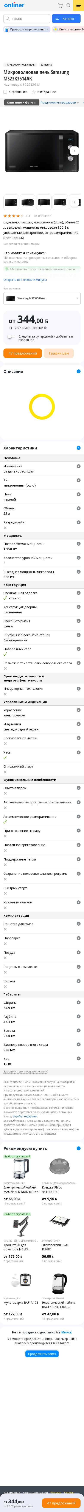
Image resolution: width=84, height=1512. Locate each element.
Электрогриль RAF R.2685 (55, 1247)
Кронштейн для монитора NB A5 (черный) (15, 1247)
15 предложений (53, 1318)
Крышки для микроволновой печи (59, 1183)
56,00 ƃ (48, 1256)
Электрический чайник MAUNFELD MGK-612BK (20, 1189)
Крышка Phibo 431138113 (52, 1189)
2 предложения (52, 1203)
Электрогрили (51, 1240)
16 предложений (14, 1203)
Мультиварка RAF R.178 (20, 1302)
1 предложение (52, 1261)
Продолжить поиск (42, 1354)
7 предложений (13, 1318)
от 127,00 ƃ (12, 1314)
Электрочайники (14, 1183)
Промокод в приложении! (27, 29)
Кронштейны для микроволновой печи (21, 1240)
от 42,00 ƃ (50, 1314)
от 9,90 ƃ (49, 1198)
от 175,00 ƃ (12, 1256)
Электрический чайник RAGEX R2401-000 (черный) (58, 1304)
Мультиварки (11, 1298)
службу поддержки (25, 1116)
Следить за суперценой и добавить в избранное (46, 338)
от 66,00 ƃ (11, 1198)
